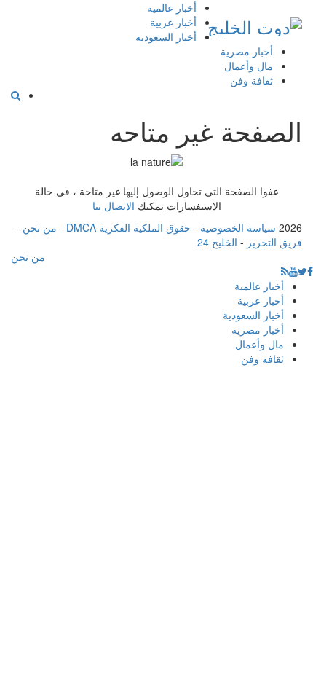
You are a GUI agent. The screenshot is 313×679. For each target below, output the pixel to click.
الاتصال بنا (113, 205)
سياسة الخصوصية (238, 227)
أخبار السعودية (166, 36)
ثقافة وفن (251, 80)
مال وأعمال (248, 65)
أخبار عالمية (172, 7)
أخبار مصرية (247, 51)
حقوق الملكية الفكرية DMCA (128, 227)
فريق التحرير (274, 242)
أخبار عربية (173, 22)
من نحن (40, 227)
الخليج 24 (217, 242)
